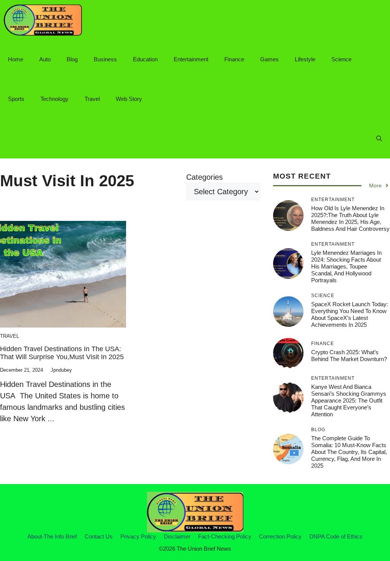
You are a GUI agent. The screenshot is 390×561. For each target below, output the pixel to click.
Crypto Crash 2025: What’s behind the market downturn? (349, 355)
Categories (204, 177)
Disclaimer (177, 536)
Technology (54, 99)
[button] (379, 138)
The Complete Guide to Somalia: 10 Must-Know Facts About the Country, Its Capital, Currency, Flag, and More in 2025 (349, 452)
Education (145, 59)
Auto (45, 59)
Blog (72, 59)
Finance (234, 59)
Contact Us (99, 536)
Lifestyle (305, 59)
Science (341, 59)
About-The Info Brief (52, 536)
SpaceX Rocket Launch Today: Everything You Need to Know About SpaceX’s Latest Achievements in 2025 (349, 314)
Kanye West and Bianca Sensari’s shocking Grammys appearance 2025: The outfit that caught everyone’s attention (348, 400)
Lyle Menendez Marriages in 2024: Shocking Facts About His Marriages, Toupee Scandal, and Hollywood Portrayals (346, 266)
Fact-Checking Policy (224, 536)
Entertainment (191, 59)
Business (105, 59)
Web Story (129, 99)
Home (15, 59)
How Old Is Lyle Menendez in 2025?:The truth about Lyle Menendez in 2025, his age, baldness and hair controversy (350, 218)
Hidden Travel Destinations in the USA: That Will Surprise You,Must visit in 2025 (62, 353)
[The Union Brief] (43, 20)
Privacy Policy (138, 536)
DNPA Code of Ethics (336, 536)
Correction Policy (280, 536)
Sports (16, 99)
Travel (92, 99)
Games (269, 59)
